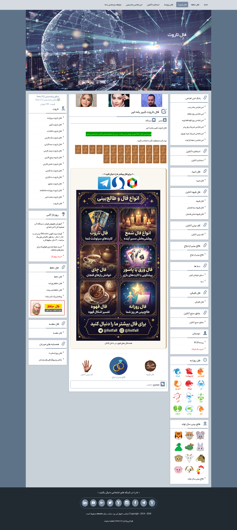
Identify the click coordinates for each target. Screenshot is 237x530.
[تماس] (118, 503)
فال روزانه (168, 4)
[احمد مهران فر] (151, 101)
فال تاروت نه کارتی (54, 170)
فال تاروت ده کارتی (53, 177)
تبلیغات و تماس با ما (113, 4)
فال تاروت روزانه (54, 118)
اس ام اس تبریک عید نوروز (192, 133)
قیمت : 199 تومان (48, 100)
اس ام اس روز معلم (196, 113)
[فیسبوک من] (135, 503)
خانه (206, 4)
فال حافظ (195, 4)
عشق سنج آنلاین (196, 322)
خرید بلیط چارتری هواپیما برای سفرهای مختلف (50, 248)
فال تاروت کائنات (54, 131)
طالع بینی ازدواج (197, 254)
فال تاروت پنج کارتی (53, 157)
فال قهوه (200, 201)
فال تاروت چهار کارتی (53, 150)
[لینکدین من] (85, 503)
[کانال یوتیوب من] (93, 503)
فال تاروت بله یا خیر (53, 196)
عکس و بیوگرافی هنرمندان (50, 359)
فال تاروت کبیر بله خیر (145, 112)
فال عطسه (57, 332)
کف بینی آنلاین (197, 234)
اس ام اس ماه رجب (196, 107)
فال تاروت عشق (55, 183)
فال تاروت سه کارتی (53, 144)
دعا (202, 281)
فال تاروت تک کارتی (53, 137)
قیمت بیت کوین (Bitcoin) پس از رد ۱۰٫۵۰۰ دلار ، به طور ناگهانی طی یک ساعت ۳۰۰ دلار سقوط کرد (48, 236)
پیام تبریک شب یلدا (53, 296)
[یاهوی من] (152, 503)
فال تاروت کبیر (55, 124)
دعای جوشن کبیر (196, 275)
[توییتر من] (110, 503)
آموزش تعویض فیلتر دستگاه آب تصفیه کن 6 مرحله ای (49, 225)
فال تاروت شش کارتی (52, 164)
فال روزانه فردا (55, 353)
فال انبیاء (200, 180)
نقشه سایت (109, 521)
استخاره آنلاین (153, 4)
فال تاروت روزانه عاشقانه (51, 190)
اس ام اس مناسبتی (134, 4)
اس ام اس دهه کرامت (194, 140)
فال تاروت (182, 4)
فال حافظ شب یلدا (54, 289)
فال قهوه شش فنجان (195, 214)
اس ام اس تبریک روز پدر (193, 127)
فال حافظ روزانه (55, 283)
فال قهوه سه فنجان (195, 207)
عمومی (149, 384)
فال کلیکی (199, 302)
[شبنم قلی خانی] (86, 101)
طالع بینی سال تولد (196, 478)
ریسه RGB (199, 342)
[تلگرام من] (143, 503)
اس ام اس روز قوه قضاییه (193, 120)
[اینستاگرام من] (127, 503)
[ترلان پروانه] (119, 101)
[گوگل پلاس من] (102, 503)
